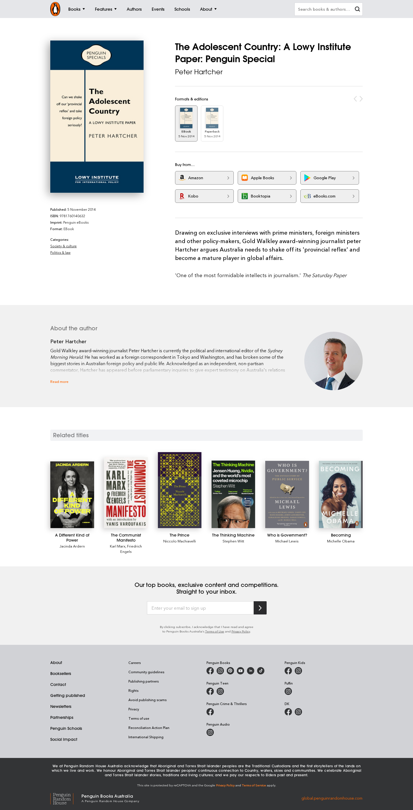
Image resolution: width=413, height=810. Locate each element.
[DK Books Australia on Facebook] (288, 711)
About (56, 662)
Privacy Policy (241, 631)
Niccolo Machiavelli (179, 541)
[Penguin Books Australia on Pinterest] (230, 670)
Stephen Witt (233, 541)
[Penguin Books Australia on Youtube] (240, 670)
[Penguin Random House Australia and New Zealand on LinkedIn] (250, 670)
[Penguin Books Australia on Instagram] (220, 670)
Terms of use (138, 718)
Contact (58, 684)
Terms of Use (214, 631)
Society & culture (63, 245)
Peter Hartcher (199, 72)
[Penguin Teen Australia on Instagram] (220, 691)
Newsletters (60, 706)
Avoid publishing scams (147, 699)
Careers (134, 662)
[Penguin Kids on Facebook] (288, 670)
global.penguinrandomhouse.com (331, 798)
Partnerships (61, 717)
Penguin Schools (66, 728)
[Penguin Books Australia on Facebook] (210, 670)
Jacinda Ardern (72, 546)
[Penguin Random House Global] (65, 798)
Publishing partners (143, 681)
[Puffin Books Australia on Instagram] (288, 691)
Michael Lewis (287, 541)
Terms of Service (254, 785)
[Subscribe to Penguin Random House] (260, 607)
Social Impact (63, 739)
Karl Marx (117, 546)
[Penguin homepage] (55, 9)
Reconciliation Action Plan (148, 727)
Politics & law (60, 252)
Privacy (133, 709)
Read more (59, 381)
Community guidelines (146, 671)
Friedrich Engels (131, 548)
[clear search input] (357, 9)
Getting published (67, 695)
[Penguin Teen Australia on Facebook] (210, 691)
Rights (133, 690)
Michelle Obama (341, 541)
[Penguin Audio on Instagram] (210, 732)
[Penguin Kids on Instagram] (298, 670)
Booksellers (60, 673)
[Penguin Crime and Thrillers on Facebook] (210, 711)
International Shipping (146, 736)
